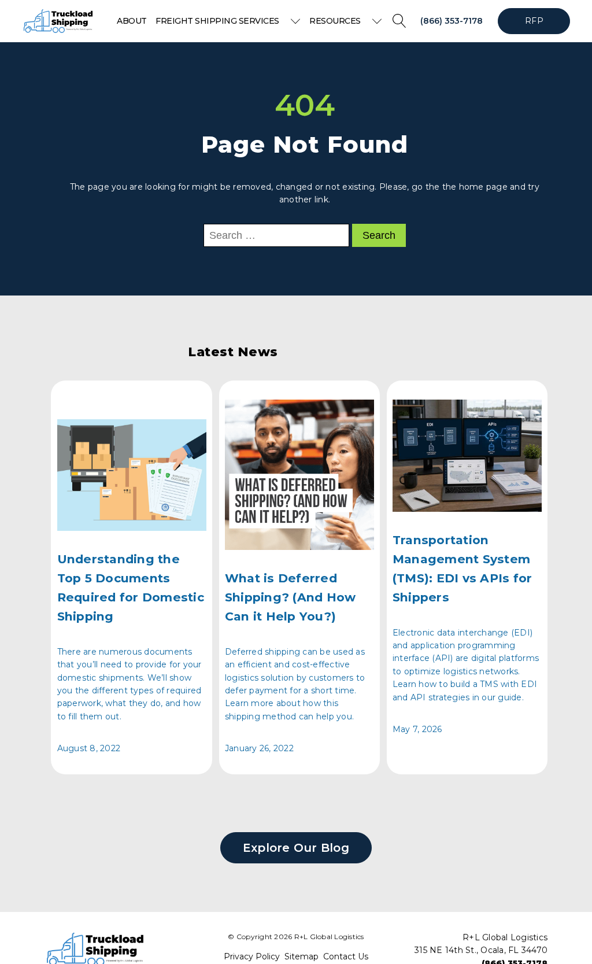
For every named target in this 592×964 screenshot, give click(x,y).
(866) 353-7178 (451, 21)
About (132, 21)
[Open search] (399, 21)
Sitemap (301, 957)
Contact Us (345, 957)
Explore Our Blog (296, 848)
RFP (534, 21)
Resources (335, 21)
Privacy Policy (252, 957)
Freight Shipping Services (217, 21)
